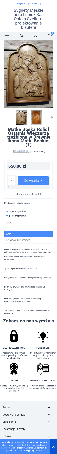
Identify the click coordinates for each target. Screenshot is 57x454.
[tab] (28, 234)
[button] (7, 35)
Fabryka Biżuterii (23, 203)
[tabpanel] (28, 281)
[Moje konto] (36, 35)
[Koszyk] (50, 35)
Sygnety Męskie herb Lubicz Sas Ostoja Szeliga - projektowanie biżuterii (28, 19)
